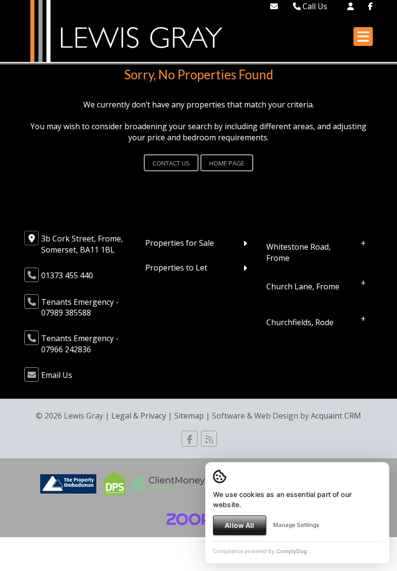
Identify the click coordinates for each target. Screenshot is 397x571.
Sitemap (189, 415)
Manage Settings (296, 524)
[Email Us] (274, 6)
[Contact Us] (350, 6)
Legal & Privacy (138, 415)
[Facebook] (370, 6)
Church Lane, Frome (302, 286)
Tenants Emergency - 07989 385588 (80, 307)
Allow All (239, 525)
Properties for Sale (179, 243)
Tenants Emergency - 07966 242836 (80, 344)
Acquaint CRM (336, 415)
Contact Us (171, 163)
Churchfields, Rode (300, 321)
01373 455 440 (67, 275)
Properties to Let (176, 267)
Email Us (56, 375)
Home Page (226, 163)
